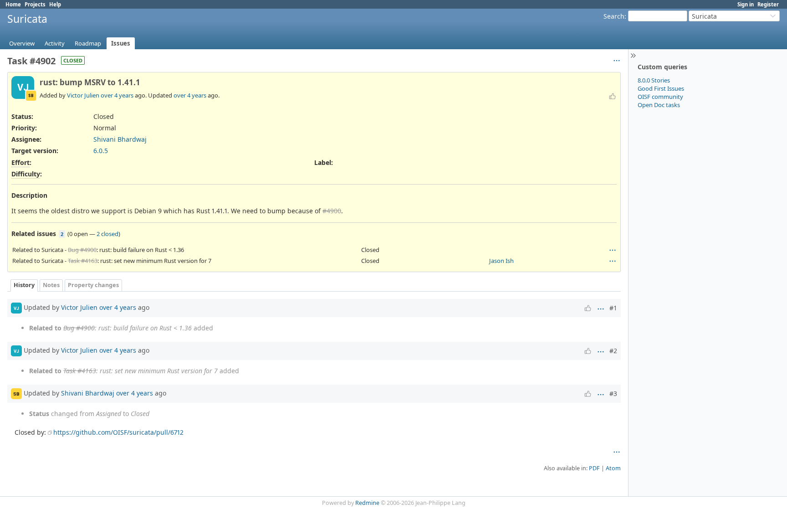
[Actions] (612, 250)
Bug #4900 (82, 250)
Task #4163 (82, 261)
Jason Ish (501, 261)
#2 (613, 350)
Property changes (93, 285)
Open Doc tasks (659, 105)
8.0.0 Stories (654, 80)
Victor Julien (83, 95)
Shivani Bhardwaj (120, 139)
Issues (120, 43)
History (24, 285)
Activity (55, 43)
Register (768, 4)
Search (613, 16)
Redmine (367, 503)
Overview (22, 43)
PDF (594, 468)
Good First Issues (661, 88)
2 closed (107, 234)
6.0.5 (100, 150)
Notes (51, 285)
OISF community (660, 97)
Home (13, 4)
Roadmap (88, 43)
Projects (35, 4)
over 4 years (117, 95)
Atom (613, 468)
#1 (613, 307)
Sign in (745, 4)
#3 (613, 393)
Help (55, 4)
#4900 (331, 210)
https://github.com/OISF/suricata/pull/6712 (118, 432)
